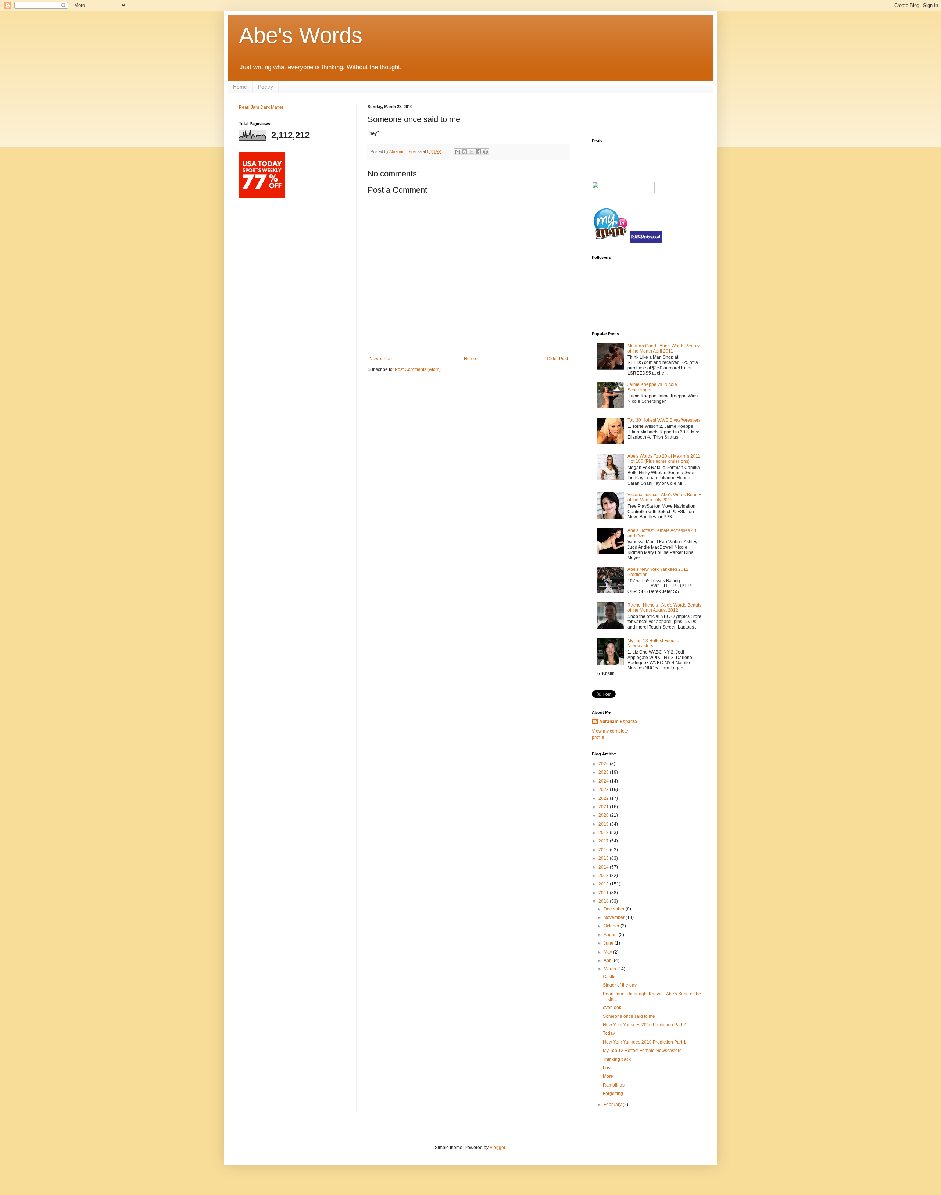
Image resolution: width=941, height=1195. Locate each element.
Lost (607, 1067)
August (611, 934)
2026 (604, 763)
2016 (604, 849)
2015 (604, 858)
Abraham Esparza (406, 151)
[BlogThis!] (464, 151)
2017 (604, 841)
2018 (604, 832)
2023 (604, 789)
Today (609, 1033)
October (612, 926)
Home (240, 87)
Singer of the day (620, 985)
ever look (612, 1007)
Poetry (265, 87)
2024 (604, 781)
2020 (604, 815)
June (609, 943)
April (609, 960)
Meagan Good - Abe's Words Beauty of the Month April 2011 (663, 348)
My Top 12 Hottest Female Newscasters (642, 1050)
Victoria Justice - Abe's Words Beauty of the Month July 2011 (664, 497)
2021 (604, 806)
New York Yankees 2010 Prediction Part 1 (644, 1042)
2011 (604, 892)
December (615, 909)
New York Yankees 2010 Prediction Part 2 (644, 1024)
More (608, 1076)
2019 (604, 824)
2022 (604, 798)
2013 (604, 875)
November (615, 917)
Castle (609, 976)
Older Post (557, 358)
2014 (604, 867)
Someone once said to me (629, 1016)
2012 (604, 884)
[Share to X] (471, 151)
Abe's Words (300, 35)
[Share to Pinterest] (485, 151)
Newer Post (381, 358)
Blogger (497, 1147)
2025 (604, 772)
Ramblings (614, 1085)
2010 (604, 901)
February (613, 1104)
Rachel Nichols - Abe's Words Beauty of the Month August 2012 (664, 607)
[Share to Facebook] (478, 151)
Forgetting (613, 1093)
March (610, 969)
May (608, 952)
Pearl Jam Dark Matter (261, 107)
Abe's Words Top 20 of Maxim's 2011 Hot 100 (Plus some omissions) (663, 459)
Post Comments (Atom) (418, 369)
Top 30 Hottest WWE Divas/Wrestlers (664, 420)
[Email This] (457, 151)
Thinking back (617, 1059)
